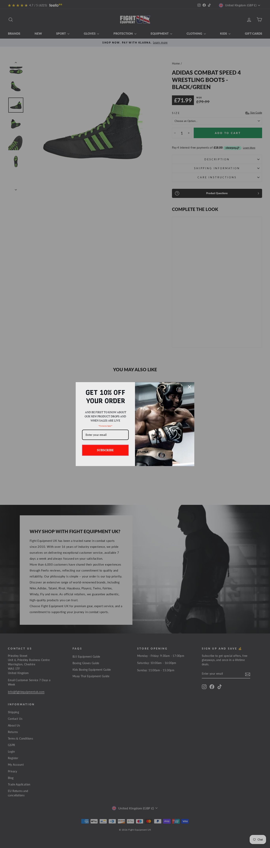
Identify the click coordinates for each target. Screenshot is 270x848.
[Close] (189, 387)
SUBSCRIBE (105, 450)
